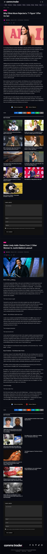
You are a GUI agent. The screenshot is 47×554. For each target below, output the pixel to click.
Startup (36, 5)
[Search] (42, 2)
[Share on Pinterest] (8, 23)
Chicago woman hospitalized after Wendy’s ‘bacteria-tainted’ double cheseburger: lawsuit (12, 480)
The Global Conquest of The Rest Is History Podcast (33, 452)
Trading (14, 5)
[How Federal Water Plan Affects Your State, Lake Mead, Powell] (12, 156)
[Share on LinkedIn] (10, 23)
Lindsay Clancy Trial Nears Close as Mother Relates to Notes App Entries (33, 148)
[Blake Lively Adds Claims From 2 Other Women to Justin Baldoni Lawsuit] (23, 267)
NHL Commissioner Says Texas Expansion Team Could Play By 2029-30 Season (12, 148)
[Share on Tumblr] (11, 23)
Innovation (19, 5)
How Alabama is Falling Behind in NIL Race (33, 179)
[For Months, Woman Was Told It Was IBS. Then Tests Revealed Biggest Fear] (34, 156)
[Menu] (5, 2)
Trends (5, 10)
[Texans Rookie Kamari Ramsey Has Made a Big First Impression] (12, 125)
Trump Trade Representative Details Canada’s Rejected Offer (34, 419)
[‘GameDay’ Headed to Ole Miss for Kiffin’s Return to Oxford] (12, 172)
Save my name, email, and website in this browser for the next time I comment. (20, 228)
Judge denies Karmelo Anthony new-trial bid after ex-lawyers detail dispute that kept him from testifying (12, 430)
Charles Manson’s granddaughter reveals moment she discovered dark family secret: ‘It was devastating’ (12, 496)
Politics (24, 5)
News (5, 242)
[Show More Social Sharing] (14, 23)
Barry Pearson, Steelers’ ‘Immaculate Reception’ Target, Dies (11, 196)
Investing (28, 5)
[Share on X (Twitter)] (6, 23)
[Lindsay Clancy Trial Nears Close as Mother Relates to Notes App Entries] (34, 141)
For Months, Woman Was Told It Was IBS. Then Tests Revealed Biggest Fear (34, 164)
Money (32, 5)
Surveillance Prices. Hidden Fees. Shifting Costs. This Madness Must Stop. (33, 436)
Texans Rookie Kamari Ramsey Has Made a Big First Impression (12, 133)
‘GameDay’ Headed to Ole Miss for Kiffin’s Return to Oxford (12, 180)
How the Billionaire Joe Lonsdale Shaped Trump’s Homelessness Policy (33, 469)
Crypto (40, 5)
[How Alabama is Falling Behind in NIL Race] (34, 172)
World (6, 5)
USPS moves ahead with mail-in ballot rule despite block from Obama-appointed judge (12, 447)
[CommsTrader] (12, 2)
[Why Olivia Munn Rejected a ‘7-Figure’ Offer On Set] (23, 35)
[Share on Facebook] (4, 23)
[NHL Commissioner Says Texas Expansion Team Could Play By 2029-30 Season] (12, 141)
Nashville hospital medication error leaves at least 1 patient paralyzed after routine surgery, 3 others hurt (12, 463)
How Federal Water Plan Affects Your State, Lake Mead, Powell (12, 164)
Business (10, 5)
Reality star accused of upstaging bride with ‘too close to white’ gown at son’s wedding (34, 133)
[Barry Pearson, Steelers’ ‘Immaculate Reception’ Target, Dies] (12, 188)
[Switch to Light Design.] (40, 1)
